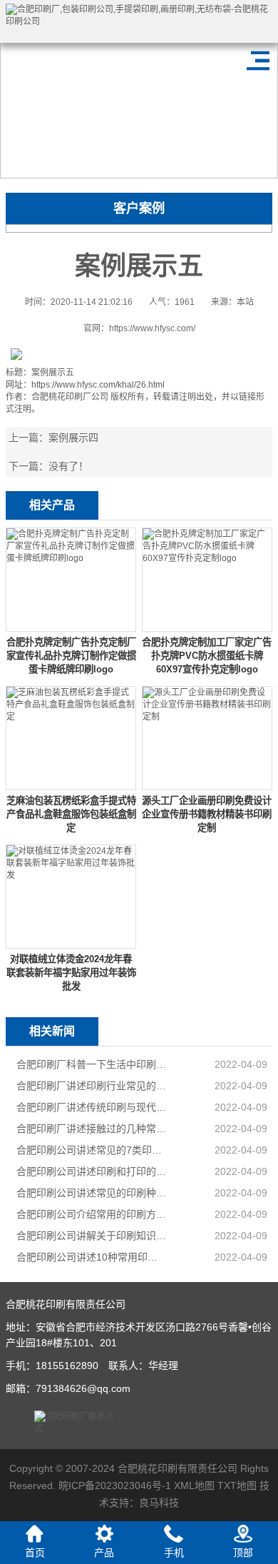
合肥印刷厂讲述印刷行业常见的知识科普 (91, 1085)
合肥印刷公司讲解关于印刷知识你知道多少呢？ (91, 1235)
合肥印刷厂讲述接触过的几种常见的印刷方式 (91, 1128)
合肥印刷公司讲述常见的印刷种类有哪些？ (91, 1193)
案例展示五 (52, 373)
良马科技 (159, 1502)
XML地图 (194, 1485)
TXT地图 (237, 1485)
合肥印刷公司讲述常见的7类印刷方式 (91, 1150)
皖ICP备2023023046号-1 (114, 1485)
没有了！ (68, 466)
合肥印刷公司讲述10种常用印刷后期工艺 (91, 1257)
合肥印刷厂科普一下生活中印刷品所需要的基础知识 (91, 1064)
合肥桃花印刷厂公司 (69, 397)
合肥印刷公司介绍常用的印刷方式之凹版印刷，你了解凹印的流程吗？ (91, 1214)
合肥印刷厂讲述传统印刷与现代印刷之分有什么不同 (91, 1107)
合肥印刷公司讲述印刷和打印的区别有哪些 (91, 1171)
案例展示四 (73, 437)
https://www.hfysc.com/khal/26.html (98, 385)
